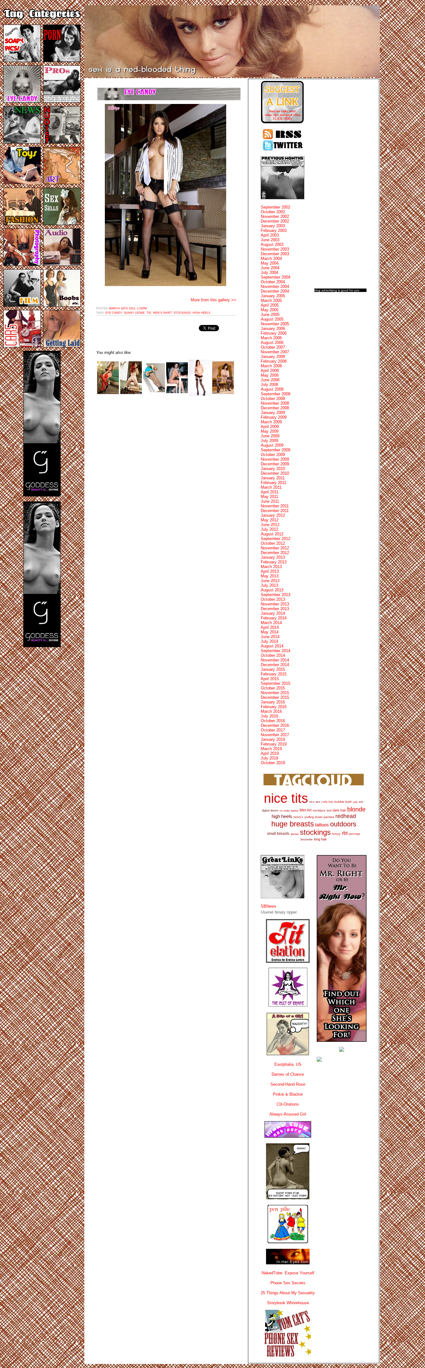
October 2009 (273, 454)
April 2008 (270, 370)
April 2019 (270, 753)
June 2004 (270, 268)
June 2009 (270, 436)
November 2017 (275, 734)
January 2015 (273, 669)
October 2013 (273, 599)
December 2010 (275, 473)
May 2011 (269, 496)
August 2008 (272, 389)
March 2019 (271, 748)
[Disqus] (166, 479)
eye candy (113, 312)
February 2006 (274, 333)
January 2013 (273, 557)
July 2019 (269, 758)
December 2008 (275, 408)
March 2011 (271, 487)
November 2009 (275, 459)
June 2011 (270, 501)
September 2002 (275, 207)
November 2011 (275, 506)
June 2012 (270, 524)
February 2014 (274, 618)
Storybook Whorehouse (288, 1302)
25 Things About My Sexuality (288, 1292)
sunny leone (134, 312)
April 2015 (270, 678)
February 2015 (274, 674)
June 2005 (270, 314)
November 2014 (275, 660)
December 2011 (275, 510)
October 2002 (273, 211)
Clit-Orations (288, 1104)
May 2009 (269, 431)
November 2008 (275, 403)
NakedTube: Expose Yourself (288, 1273)
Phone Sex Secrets (288, 1283)
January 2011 (273, 478)
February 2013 (274, 562)
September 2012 (275, 538)
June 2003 (270, 239)
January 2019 (273, 739)
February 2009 (274, 417)
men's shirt (162, 312)
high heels (201, 312)
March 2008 (271, 366)
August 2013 (272, 590)
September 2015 (275, 683)
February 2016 (274, 706)
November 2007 (275, 352)
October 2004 (273, 282)
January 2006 (273, 328)
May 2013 (269, 576)
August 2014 (272, 646)
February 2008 (274, 361)
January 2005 (273, 296)
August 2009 (272, 445)
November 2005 (275, 324)
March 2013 (271, 566)
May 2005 (269, 310)
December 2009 (275, 464)
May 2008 (269, 375)
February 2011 (273, 482)
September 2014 (275, 650)
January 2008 (273, 356)
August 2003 (272, 244)
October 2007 (273, 347)
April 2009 (270, 426)
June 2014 (270, 636)
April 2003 (270, 235)
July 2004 (269, 272)
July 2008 (269, 384)
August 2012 (272, 534)
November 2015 (275, 692)
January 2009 (273, 412)
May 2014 (269, 632)
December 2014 (275, 664)
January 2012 (273, 515)
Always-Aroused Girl (287, 1114)
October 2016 (273, 720)
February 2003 (274, 230)
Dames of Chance (288, 1074)
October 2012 (273, 543)
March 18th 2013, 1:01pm (128, 308)
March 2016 (271, 711)
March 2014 (271, 622)
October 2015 (273, 688)
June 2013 (270, 580)
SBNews (268, 906)
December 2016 (275, 725)
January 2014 (273, 613)
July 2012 (269, 529)
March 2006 (271, 338)
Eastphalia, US (287, 1064)
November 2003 (275, 249)
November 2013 (275, 604)
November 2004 (275, 286)
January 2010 (273, 468)
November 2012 (275, 548)
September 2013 (275, 594)
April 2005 (270, 305)
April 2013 (270, 571)
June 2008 (270, 380)
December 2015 (275, 697)
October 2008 (273, 398)
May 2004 (269, 263)
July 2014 (269, 641)
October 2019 (273, 762)
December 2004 (275, 291)
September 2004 (275, 277)
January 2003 (273, 225)
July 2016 (269, 716)
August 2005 (272, 319)
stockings (182, 312)
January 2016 (273, 702)
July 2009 (269, 440)
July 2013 (269, 585)
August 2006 (272, 342)
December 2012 (275, 552)
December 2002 (275, 221)
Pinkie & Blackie (288, 1094)
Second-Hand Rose (287, 1084)
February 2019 (274, 744)
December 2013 (275, 608)
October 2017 (273, 730)
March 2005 (271, 300)
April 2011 (269, 492)
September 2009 (275, 450)
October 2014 (273, 655)
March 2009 (271, 422)
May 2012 (269, 520)
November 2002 (275, 216)
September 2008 (275, 394)
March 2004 (271, 258)
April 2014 (270, 627)
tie (149, 312)
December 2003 (275, 254)
